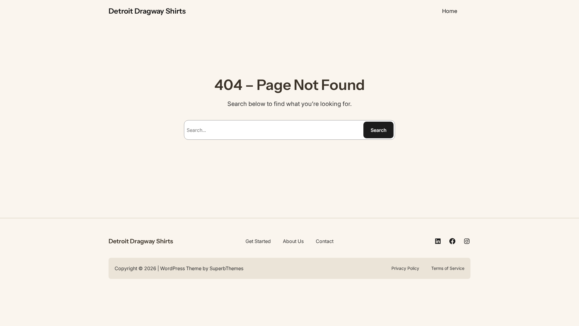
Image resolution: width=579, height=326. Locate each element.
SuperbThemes (226, 268)
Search (379, 130)
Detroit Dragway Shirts (147, 11)
